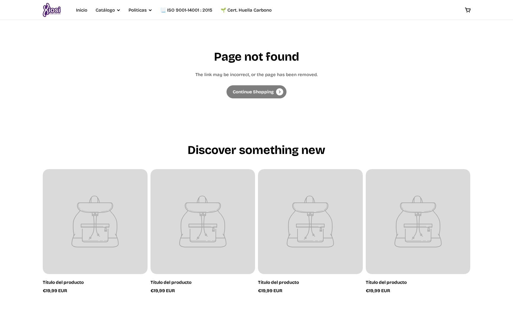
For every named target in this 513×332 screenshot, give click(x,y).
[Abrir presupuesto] (468, 10)
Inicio (81, 10)
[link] (256, 91)
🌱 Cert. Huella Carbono (246, 10)
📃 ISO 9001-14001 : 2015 (186, 10)
